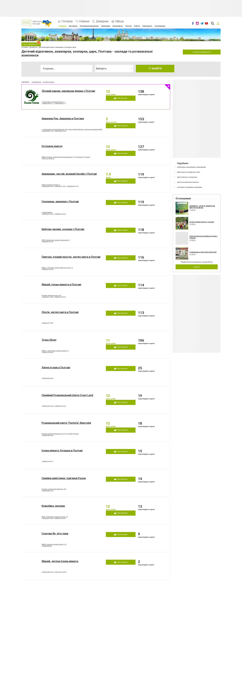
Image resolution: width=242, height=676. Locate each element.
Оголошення (160, 26)
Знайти (156, 68)
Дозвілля (62, 26)
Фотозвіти (73, 26)
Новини (84, 21)
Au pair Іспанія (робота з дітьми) (201, 222)
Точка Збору (49, 339)
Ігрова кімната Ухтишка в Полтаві (62, 450)
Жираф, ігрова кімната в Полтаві (61, 284)
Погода (128, 26)
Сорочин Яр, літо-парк (55, 533)
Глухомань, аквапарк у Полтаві (60, 201)
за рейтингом (36, 82)
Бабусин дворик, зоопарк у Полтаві (63, 229)
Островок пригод (52, 146)
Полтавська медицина (89, 26)
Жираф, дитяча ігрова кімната (60, 561)
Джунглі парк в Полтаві (56, 367)
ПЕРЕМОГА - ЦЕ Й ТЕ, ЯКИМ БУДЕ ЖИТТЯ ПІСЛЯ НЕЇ (202, 207)
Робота (137, 26)
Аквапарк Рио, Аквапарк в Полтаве (63, 118)
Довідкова (105, 26)
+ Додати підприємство (201, 52)
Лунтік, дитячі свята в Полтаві (60, 312)
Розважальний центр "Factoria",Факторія (66, 422)
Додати (197, 267)
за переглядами (48, 82)
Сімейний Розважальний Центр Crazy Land (67, 395)
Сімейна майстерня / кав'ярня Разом (64, 478)
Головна (67, 21)
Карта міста (147, 26)
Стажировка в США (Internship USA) (203, 252)
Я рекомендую (121, 98)
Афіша (119, 21)
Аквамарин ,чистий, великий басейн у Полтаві (69, 173)
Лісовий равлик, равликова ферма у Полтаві (68, 90)
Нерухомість (118, 26)
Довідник (102, 21)
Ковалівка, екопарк (53, 505)
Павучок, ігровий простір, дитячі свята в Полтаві (71, 256)
